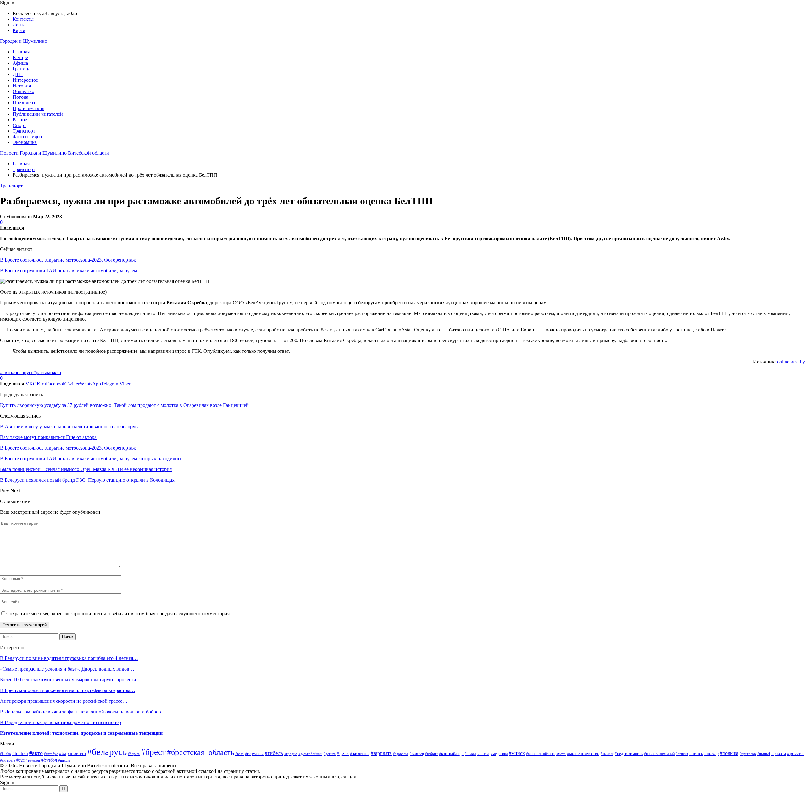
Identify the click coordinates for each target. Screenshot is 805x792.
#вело (239, 754)
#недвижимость (629, 753)
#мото (561, 754)
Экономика (25, 142)
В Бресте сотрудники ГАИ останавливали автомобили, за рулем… (71, 270)
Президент (24, 102)
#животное (359, 753)
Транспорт (24, 131)
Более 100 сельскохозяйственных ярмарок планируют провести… (70, 679)
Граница (22, 68)
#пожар (711, 753)
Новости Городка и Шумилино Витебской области (54, 153)
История (22, 85)
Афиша (20, 63)
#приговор (748, 754)
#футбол (49, 760)
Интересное (25, 80)
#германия (254, 753)
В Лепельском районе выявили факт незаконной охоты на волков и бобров (80, 711)
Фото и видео (27, 136)
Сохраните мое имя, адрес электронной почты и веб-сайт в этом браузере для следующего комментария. (118, 613)
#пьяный (763, 754)
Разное (20, 119)
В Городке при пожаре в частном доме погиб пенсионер (60, 722)
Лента (19, 24)
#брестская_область (200, 752)
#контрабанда (451, 753)
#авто (6, 372)
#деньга (330, 754)
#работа (778, 753)
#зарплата (381, 753)
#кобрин (431, 754)
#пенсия (682, 754)
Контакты (23, 19)
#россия (795, 753)
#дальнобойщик (310, 754)
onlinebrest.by (791, 361)
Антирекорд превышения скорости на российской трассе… (63, 701)
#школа (64, 760)
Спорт (19, 125)
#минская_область (540, 753)
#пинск (696, 753)
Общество (23, 91)
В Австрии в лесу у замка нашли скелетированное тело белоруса (70, 426)
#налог (607, 753)
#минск (517, 753)
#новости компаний (659, 753)
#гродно (290, 754)
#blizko (5, 754)
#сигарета (7, 760)
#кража (470, 753)
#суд (20, 760)
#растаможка (47, 372)
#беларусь (22, 372)
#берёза (134, 754)
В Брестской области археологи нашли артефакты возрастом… (67, 690)
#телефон (33, 760)
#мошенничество (583, 753)
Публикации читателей (38, 114)
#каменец (417, 754)
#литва (483, 753)
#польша (729, 753)
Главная (21, 51)
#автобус (51, 754)
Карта (19, 30)
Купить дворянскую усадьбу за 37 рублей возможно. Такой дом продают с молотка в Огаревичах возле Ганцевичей (124, 405)
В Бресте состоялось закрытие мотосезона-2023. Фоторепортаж (68, 260)
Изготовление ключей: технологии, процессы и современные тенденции (81, 733)
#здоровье (400, 754)
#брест (153, 752)
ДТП (18, 74)
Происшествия (28, 108)
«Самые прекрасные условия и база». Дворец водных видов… (67, 669)
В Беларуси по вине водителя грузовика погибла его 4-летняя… (69, 658)
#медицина (499, 753)
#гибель (274, 753)
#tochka (20, 753)
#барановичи (72, 753)
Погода (20, 97)
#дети (343, 753)
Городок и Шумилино (23, 41)
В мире (20, 57)
